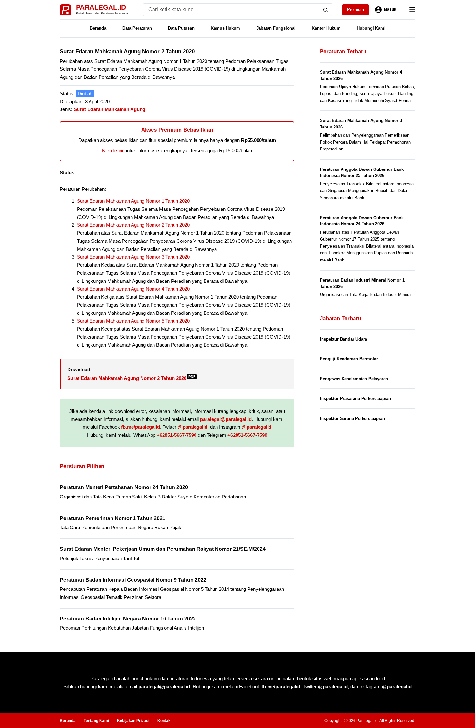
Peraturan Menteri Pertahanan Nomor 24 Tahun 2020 (124, 487)
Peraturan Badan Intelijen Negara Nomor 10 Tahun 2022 (128, 618)
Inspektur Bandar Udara (343, 339)
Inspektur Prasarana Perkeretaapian (355, 398)
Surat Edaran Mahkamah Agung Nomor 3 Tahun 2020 (133, 257)
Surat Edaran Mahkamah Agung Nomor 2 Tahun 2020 (133, 225)
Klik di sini (112, 150)
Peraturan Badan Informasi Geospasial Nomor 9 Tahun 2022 (133, 580)
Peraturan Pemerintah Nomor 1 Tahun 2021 (112, 518)
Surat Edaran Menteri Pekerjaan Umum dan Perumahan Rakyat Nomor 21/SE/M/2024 (163, 549)
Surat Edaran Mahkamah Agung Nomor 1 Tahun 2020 (133, 201)
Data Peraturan (137, 28)
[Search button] (326, 10)
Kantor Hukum (326, 28)
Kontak (164, 720)
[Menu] (412, 10)
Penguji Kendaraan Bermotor (349, 358)
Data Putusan (181, 28)
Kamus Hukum (225, 28)
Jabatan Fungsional (276, 28)
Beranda (98, 28)
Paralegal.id (101, 7)
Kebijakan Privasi (133, 720)
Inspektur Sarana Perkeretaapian (352, 418)
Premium (355, 9)
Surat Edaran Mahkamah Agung (109, 109)
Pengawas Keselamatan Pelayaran (354, 378)
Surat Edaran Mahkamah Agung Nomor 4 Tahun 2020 (133, 289)
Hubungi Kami (371, 28)
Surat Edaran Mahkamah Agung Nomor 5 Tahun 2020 (133, 320)
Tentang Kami (96, 720)
